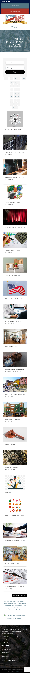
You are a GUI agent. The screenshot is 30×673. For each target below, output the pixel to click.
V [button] (11, 104)
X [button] (18, 104)
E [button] (15, 82)
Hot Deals (17, 603)
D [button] (11, 82)
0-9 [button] (6, 78)
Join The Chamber (18, 610)
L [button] (18, 89)
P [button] (11, 96)
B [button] (15, 78)
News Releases (20, 601)
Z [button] (16, 107)
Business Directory (9, 601)
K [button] (15, 89)
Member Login (5, 652)
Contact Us (14, 607)
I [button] (18, 86)
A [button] (11, 78)
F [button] (18, 82)
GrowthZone (19, 671)
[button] (19, 595)
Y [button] (13, 107)
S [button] (11, 100)
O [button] (18, 93)
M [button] (11, 93)
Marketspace (18, 605)
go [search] (16, 72)
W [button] (15, 104)
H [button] (15, 86)
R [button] (18, 96)
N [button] (15, 93)
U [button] (18, 100)
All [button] (24, 78)
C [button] (18, 78)
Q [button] (15, 96)
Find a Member (6, 656)
